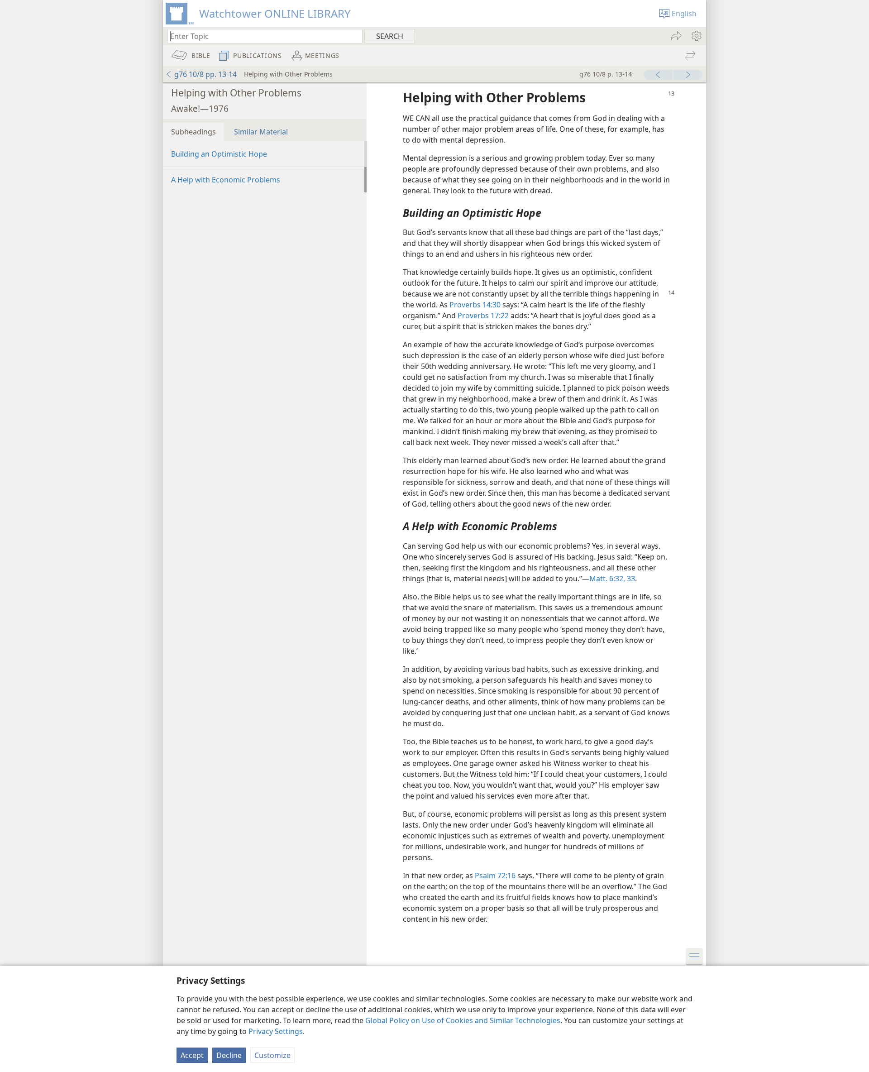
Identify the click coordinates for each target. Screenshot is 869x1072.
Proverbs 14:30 (475, 305)
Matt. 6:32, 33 (612, 579)
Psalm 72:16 (495, 876)
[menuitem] (696, 36)
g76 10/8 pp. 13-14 (205, 74)
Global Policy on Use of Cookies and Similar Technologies (462, 1020)
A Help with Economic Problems (225, 180)
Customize (272, 1055)
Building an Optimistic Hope (219, 154)
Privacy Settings (275, 1031)
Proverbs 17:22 (483, 316)
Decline (229, 1055)
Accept (192, 1055)
